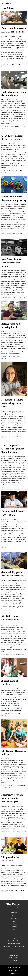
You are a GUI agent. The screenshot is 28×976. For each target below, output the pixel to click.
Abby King (6, 654)
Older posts (4, 897)
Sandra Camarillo (9, 831)
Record (5, 297)
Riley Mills (6, 714)
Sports (14, 921)
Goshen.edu (14, 955)
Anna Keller (7, 356)
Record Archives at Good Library (14, 946)
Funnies (14, 927)
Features (4, 66)
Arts (2, 128)
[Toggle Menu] (25, 3)
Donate (14, 973)
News (22, 654)
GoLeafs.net (14, 960)
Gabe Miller (7, 65)
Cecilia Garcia (7, 607)
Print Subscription (14, 941)
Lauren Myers (7, 126)
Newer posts (23, 897)
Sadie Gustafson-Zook (10, 785)
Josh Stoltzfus (8, 890)
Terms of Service (14, 968)
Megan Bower (7, 546)
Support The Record (14, 943)
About (14, 938)
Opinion (14, 924)
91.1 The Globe (14, 958)
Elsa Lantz (6, 436)
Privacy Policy (14, 970)
